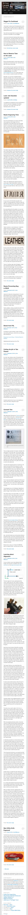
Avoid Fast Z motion (11, 906)
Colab (18, 10)
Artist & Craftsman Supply (8, 184)
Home (5, 10)
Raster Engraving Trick (11, 115)
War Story (10, 48)
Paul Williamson (16, 23)
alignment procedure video (16, 565)
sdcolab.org (15, 880)
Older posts (6, 869)
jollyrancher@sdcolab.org (8, 72)
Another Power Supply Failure (10, 894)
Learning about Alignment (9, 555)
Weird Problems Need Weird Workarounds (12, 895)
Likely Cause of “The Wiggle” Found (11, 900)
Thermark (18, 415)
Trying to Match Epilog (15, 910)
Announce (9, 90)
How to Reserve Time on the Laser (11, 54)
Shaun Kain (6, 904)
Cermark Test (8, 410)
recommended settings (13, 520)
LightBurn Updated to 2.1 (9, 897)
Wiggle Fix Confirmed (11, 21)
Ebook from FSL (9, 326)
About (9, 10)
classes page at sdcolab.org (12, 884)
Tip (7, 48)
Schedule (11, 12)
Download (6, 12)
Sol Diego (13, 10)
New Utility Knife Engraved (9, 829)
